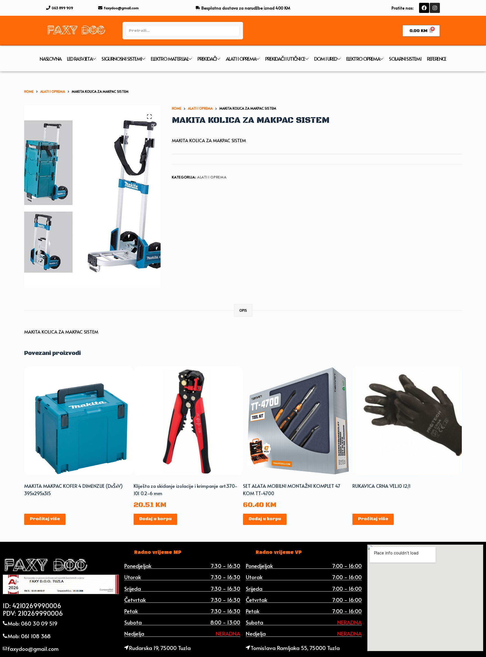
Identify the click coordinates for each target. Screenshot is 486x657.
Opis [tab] (243, 310)
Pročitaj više (45, 519)
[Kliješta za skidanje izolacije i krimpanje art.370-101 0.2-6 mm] (188, 420)
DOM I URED (325, 58)
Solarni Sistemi (405, 58)
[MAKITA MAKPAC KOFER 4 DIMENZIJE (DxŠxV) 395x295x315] (79, 420)
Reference (436, 58)
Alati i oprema (241, 58)
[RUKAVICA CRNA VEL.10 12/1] (407, 420)
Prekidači (207, 58)
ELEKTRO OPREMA (363, 58)
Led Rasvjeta (80, 58)
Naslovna (50, 58)
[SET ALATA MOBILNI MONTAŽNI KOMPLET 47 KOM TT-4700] (297, 420)
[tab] (157, 552)
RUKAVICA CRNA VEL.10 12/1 (381, 485)
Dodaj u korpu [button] (155, 519)
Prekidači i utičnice (285, 58)
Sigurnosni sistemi (122, 58)
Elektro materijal (169, 58)
